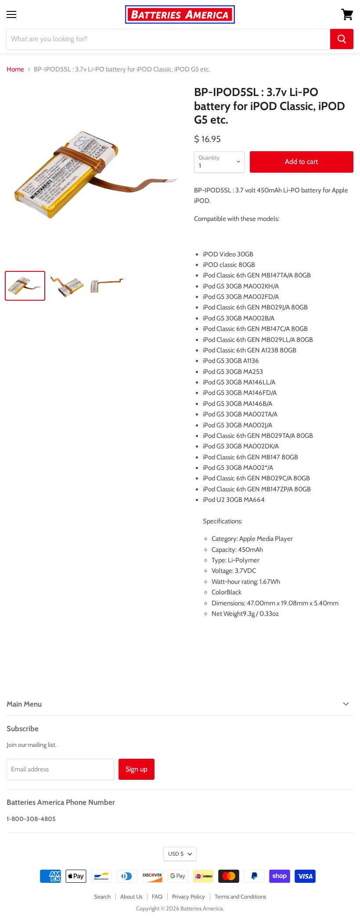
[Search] (341, 39)
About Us (131, 896)
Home (15, 69)
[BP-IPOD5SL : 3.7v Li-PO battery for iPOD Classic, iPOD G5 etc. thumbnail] (25, 286)
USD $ (176, 853)
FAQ (157, 896)
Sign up (137, 769)
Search (102, 896)
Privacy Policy (188, 896)
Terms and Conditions (240, 896)
